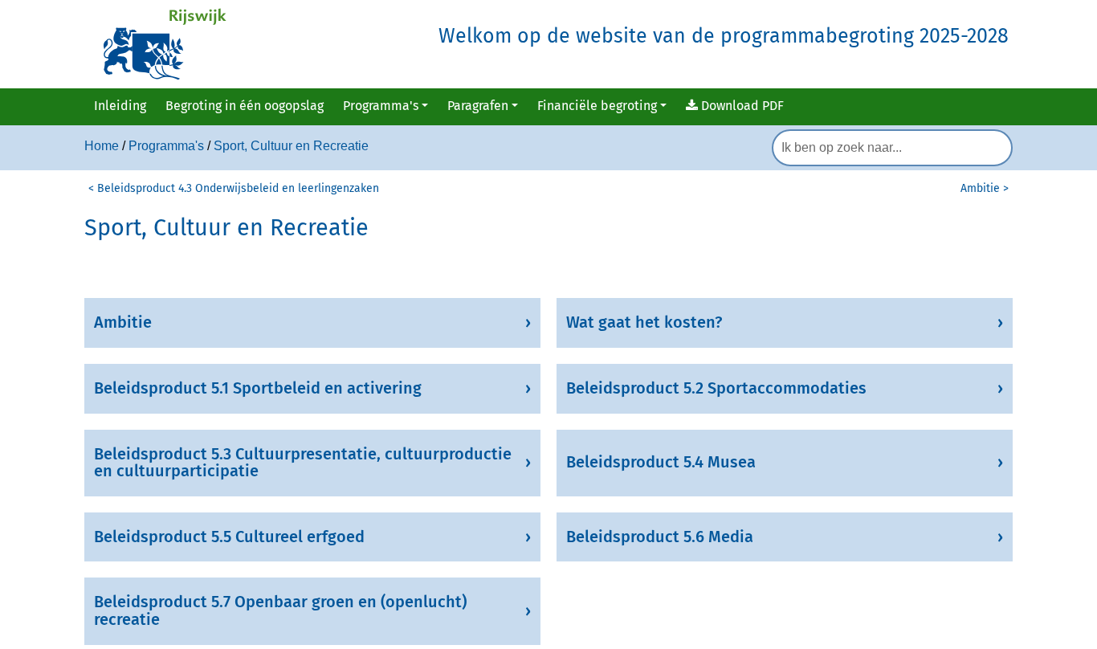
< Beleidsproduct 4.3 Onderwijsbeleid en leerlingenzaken (233, 188)
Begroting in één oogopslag (244, 105)
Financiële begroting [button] (597, 105)
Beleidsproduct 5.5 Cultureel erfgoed (229, 536)
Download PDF (741, 105)
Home (101, 146)
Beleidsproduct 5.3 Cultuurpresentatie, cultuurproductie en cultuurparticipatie (303, 462)
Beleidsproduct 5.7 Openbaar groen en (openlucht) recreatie (280, 610)
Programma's (166, 146)
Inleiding (120, 105)
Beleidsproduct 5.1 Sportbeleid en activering (258, 388)
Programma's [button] (380, 105)
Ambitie (123, 322)
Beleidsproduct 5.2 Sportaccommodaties (716, 388)
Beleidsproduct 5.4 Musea (661, 461)
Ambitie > (984, 188)
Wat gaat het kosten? (644, 322)
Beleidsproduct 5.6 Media (659, 536)
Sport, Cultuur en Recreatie (291, 146)
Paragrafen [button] (477, 105)
